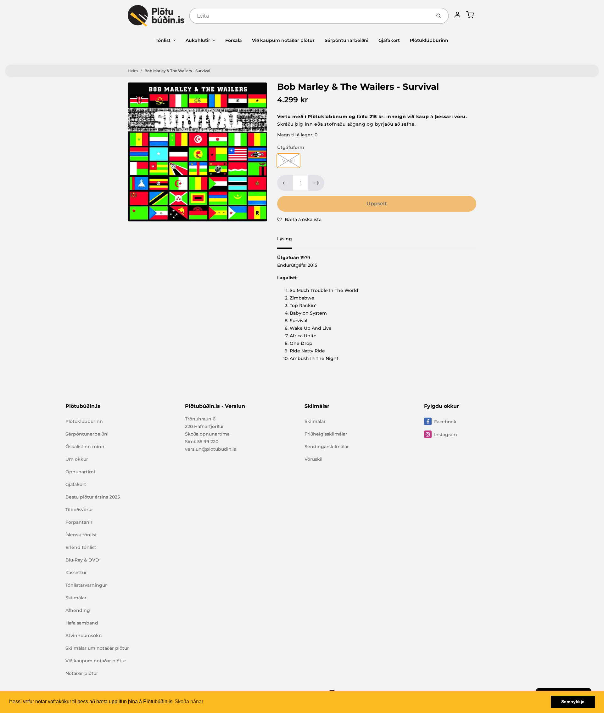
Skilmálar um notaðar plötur (97, 648)
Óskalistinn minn (84, 446)
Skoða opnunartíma (207, 434)
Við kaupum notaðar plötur (283, 40)
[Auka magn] (316, 183)
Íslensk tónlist (81, 535)
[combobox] (309, 16)
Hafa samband (81, 623)
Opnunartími (80, 472)
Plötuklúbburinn (429, 40)
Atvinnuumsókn (83, 635)
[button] (299, 219)
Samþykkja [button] (572, 701)
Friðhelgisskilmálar (326, 434)
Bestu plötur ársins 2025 (92, 497)
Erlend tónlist (80, 547)
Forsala (233, 40)
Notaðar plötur (81, 673)
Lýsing (284, 239)
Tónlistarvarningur (86, 585)
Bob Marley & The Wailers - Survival (177, 70)
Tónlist (163, 40)
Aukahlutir (198, 40)
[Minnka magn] (285, 183)
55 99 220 (207, 441)
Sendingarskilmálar (327, 446)
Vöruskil (313, 459)
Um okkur (76, 459)
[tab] (288, 240)
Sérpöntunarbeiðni (346, 40)
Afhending (77, 610)
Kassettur (76, 572)
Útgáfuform (290, 147)
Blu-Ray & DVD (82, 560)
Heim (133, 70)
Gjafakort (389, 40)
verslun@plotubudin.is (210, 449)
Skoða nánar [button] (189, 701)
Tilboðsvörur (79, 509)
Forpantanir (78, 522)
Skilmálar (76, 598)
